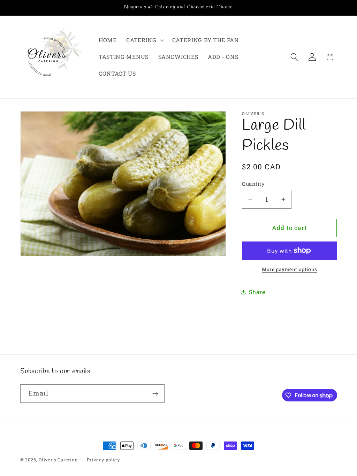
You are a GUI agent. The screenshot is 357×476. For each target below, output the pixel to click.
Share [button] (257, 291)
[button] (144, 40)
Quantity (253, 183)
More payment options (289, 269)
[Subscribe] (155, 393)
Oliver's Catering (58, 459)
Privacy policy (103, 459)
